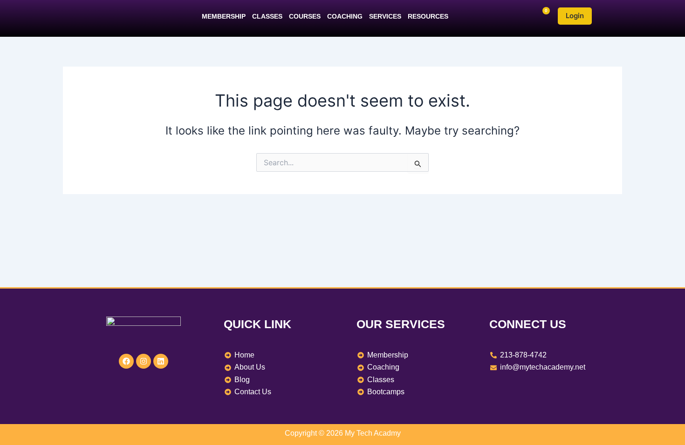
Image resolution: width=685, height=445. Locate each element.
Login (575, 15)
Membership (224, 16)
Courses (305, 16)
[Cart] (542, 16)
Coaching (345, 16)
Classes (267, 16)
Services (385, 16)
